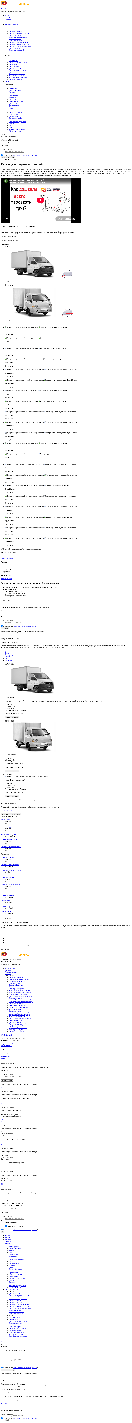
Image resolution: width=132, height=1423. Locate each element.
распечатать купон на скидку (11, 814)
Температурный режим (13, 655)
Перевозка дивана (15, 41)
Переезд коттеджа (15, 998)
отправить (5, 628)
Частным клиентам (11, 24)
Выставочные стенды (16, 101)
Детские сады (14, 105)
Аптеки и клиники (15, 90)
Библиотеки (13, 99)
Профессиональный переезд (19, 1026)
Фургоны (8, 651)
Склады (12, 125)
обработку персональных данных (25, 155)
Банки (11, 94)
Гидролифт (9, 660)
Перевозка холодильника (18, 37)
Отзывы (8, 21)
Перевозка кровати (15, 48)
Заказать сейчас (6, 579)
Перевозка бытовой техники (19, 44)
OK (2, 1102)
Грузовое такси (14, 59)
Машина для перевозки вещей (19, 990)
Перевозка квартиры (16, 1031)
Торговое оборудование (17, 129)
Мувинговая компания (17, 1016)
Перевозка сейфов (15, 35)
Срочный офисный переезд (18, 1028)
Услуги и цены (10, 968)
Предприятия (13, 116)
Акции (7, 17)
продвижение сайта (8, 1045)
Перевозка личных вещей (18, 62)
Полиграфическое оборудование (15, 113)
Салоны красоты (15, 120)
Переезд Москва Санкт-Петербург (21, 1000)
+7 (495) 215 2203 (7, 635)
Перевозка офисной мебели (18, 1024)
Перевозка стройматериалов (19, 42)
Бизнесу (8, 81)
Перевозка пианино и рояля (19, 33)
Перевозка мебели (15, 31)
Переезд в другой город (17, 70)
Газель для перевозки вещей (19, 979)
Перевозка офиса (15, 1022)
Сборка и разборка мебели (18, 1007)
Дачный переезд (14, 983)
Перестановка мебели (16, 1003)
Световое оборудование (17, 122)
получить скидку (7, 1080)
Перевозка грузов (15, 68)
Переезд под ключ (15, 79)
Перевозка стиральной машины (20, 46)
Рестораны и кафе (15, 118)
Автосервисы (14, 88)
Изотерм (8, 657)
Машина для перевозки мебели (20, 992)
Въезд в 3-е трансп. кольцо (12, 549)
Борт (6, 658)
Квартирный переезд (16, 989)
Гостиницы (13, 103)
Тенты (7, 653)
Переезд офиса (6, 901)
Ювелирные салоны (16, 131)
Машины (8, 19)
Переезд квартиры (15, 64)
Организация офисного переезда (20, 1018)
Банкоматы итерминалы (13, 96)
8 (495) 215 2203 (6, 8)
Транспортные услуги (17, 76)
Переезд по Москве (16, 977)
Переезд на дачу (14, 66)
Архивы (12, 92)
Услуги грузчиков (15, 1011)
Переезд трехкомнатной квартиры (21, 1002)
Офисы (11, 109)
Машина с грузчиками (17, 74)
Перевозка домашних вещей (19, 1013)
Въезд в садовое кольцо (32, 549)
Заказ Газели (13, 61)
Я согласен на (20, 155)
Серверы (12, 123)
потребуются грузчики (15, 1226)
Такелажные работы (16, 1009)
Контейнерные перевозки (18, 77)
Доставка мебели (15, 987)
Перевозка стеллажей (16, 50)
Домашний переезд (16, 985)
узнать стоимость (7, 558)
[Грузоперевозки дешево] (15, 5)
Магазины (12, 107)
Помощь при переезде (17, 1005)
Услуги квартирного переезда (19, 1015)
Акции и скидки (11, 972)
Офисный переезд (15, 1020)
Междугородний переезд (18, 994)
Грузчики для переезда (17, 981)
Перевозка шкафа (15, 39)
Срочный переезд (15, 72)
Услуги (7, 15)
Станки (11, 127)
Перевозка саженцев (16, 52)
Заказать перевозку (8, 157)
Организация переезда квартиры (20, 996)
